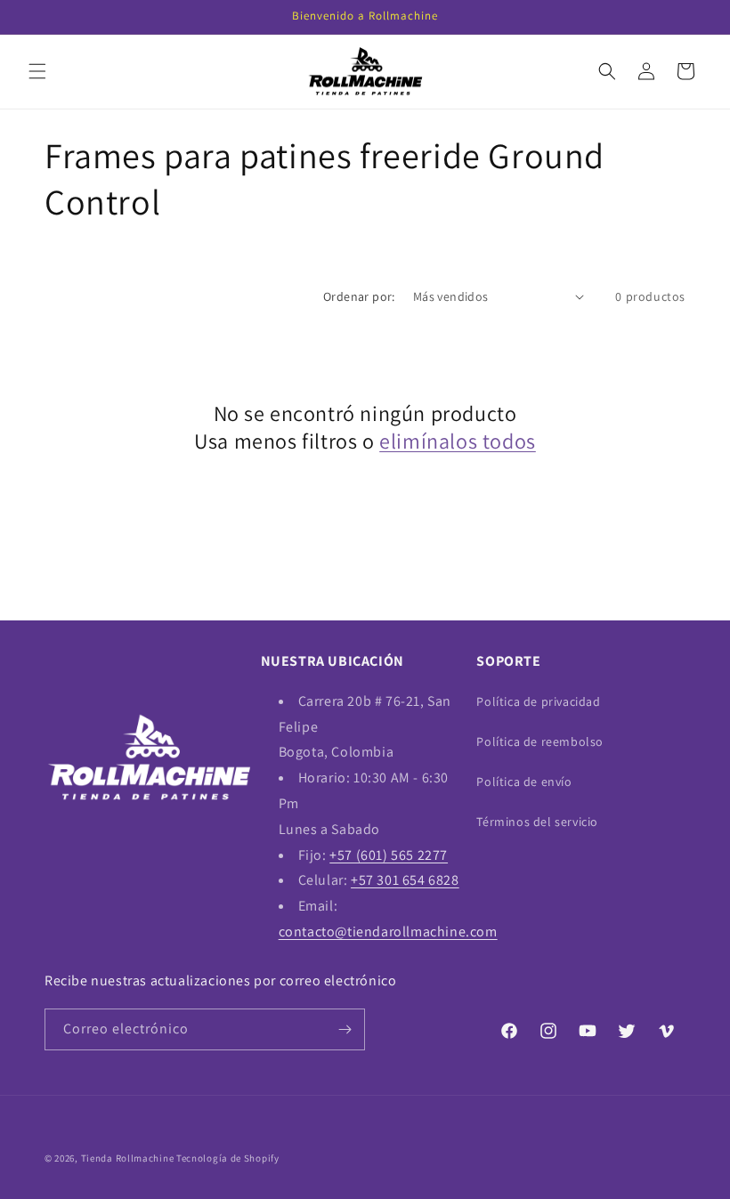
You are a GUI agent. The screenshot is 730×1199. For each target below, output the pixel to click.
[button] (37, 71)
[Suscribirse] (344, 1029)
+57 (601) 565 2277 (388, 855)
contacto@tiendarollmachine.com (388, 931)
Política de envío (524, 782)
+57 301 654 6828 (405, 880)
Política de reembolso (540, 741)
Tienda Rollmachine (127, 1158)
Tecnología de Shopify (228, 1158)
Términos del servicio (537, 822)
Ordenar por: (359, 296)
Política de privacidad (538, 701)
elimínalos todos (457, 441)
